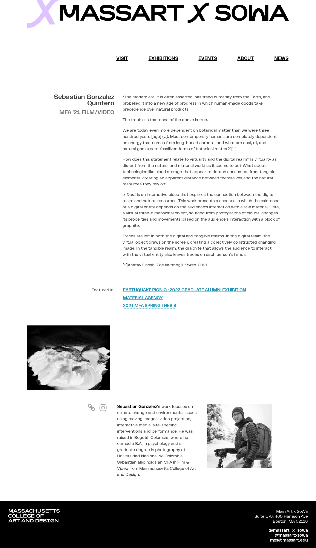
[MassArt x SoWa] (158, 14)
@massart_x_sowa (288, 530)
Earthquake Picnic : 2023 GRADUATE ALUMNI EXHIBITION (184, 290)
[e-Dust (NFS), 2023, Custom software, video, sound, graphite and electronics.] (68, 388)
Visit (122, 58)
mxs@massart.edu (289, 540)
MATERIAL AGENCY (143, 298)
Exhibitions (163, 58)
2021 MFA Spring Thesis (149, 306)
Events (207, 58)
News (281, 58)
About (245, 58)
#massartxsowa (291, 535)
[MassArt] (34, 516)
